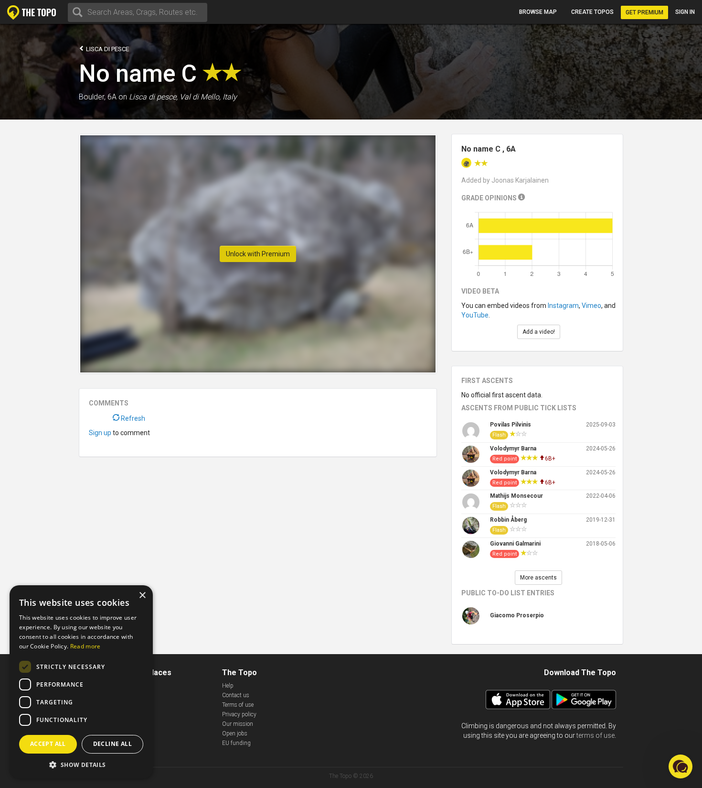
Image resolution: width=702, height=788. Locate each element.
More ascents (538, 577)
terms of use (595, 735)
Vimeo (591, 305)
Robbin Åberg (508, 519)
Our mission (237, 724)
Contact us (235, 695)
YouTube (475, 315)
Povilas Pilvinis (510, 424)
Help (228, 685)
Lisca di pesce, (153, 96)
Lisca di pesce (107, 49)
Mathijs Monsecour (516, 495)
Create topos (592, 12)
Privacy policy (239, 714)
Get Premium (644, 12)
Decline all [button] (112, 744)
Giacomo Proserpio (517, 615)
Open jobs (234, 733)
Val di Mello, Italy (208, 96)
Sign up (100, 433)
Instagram (563, 305)
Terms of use (238, 704)
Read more (85, 646)
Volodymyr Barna (513, 448)
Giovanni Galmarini (515, 543)
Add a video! (538, 331)
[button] (81, 764)
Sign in (685, 12)
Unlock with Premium (258, 254)
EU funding (236, 743)
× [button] (142, 595)
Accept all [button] (48, 744)
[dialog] (81, 681)
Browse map (538, 12)
